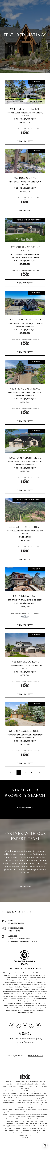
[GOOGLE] (38, 1025)
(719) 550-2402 (14, 931)
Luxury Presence (25, 1042)
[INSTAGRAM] (18, 1025)
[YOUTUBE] (25, 1025)
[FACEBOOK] (11, 1025)
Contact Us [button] (25, 887)
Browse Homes (25, 807)
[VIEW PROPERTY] (25, 139)
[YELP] (31, 1025)
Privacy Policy (35, 1055)
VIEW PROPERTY (25, 141)
